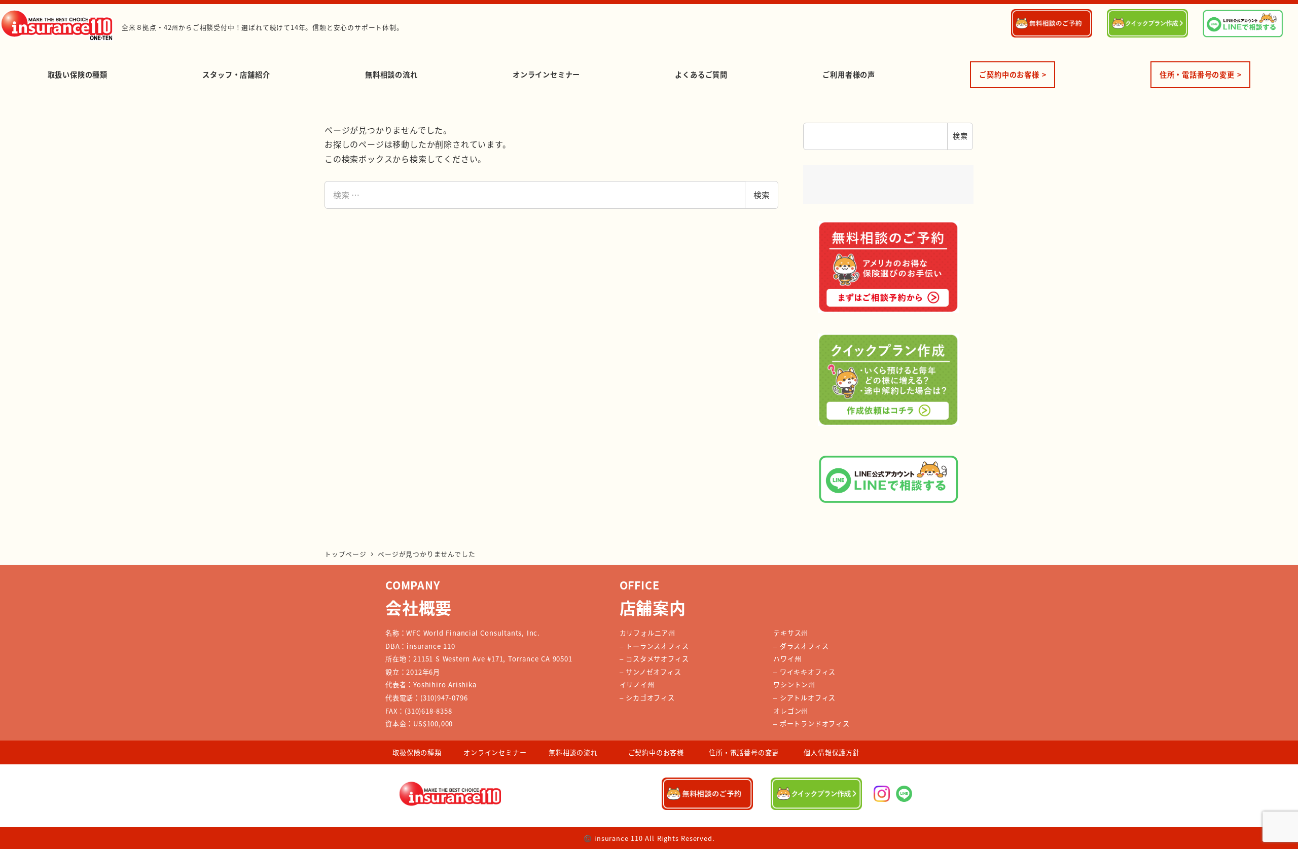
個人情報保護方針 (831, 752)
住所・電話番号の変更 (744, 752)
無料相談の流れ (573, 752)
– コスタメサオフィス (654, 658)
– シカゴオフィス (647, 698)
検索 (761, 195)
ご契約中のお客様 (656, 752)
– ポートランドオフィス (811, 723)
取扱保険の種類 (417, 752)
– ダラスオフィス (800, 646)
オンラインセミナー (494, 752)
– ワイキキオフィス (804, 672)
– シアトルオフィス (804, 698)
